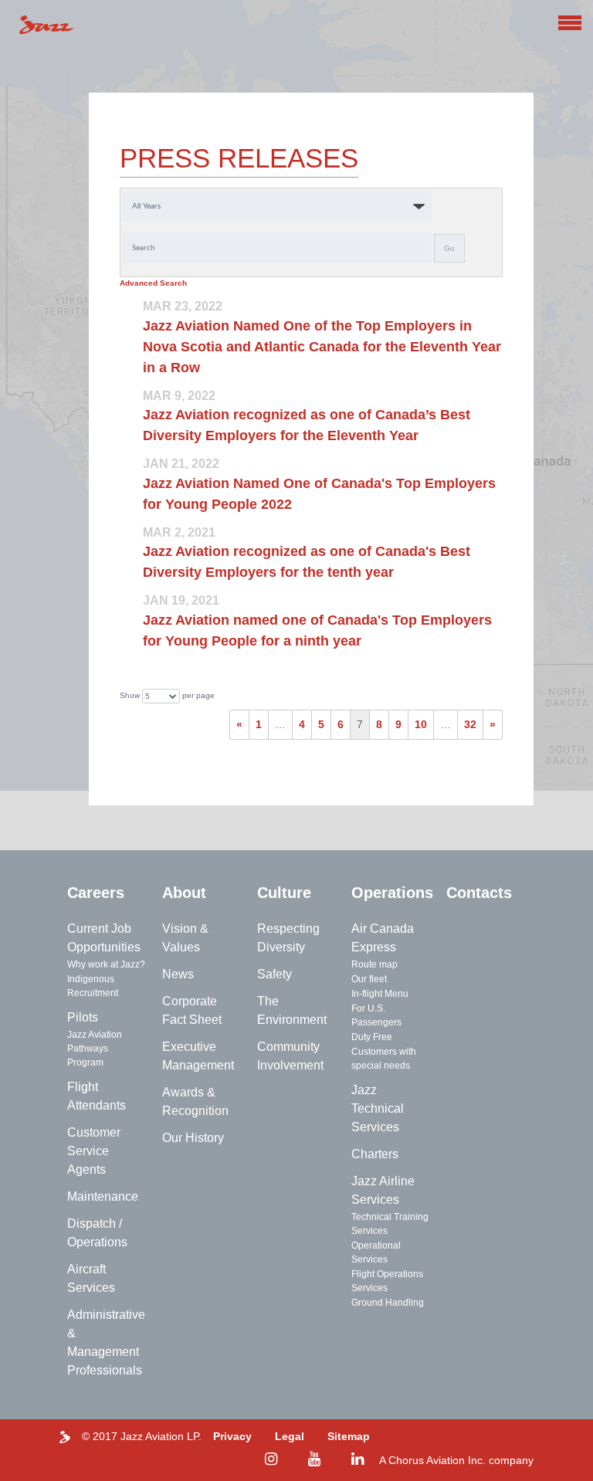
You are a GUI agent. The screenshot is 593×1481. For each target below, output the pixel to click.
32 (470, 724)
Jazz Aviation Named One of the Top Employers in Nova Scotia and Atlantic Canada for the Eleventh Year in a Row (322, 346)
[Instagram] (271, 1459)
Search (547, 29)
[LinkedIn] (357, 1459)
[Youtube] (314, 1459)
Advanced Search (153, 283)
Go (449, 248)
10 (421, 724)
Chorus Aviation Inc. (437, 1460)
